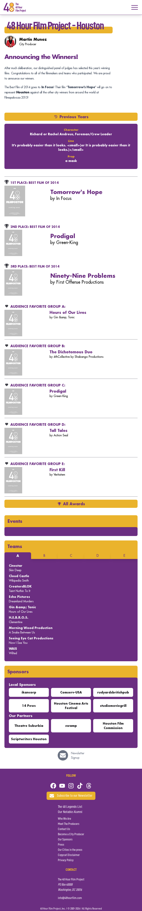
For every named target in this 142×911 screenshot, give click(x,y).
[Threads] (89, 786)
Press (61, 844)
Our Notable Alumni (70, 812)
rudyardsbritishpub (113, 692)
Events (14, 521)
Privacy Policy (66, 860)
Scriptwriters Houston (29, 739)
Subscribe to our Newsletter (74, 796)
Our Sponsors (65, 839)
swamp (71, 726)
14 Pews (29, 706)
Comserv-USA (71, 692)
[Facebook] (53, 786)
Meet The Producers (68, 824)
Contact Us (64, 829)
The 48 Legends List (70, 807)
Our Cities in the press (70, 850)
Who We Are (64, 818)
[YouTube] (62, 786)
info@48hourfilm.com (70, 898)
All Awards (74, 503)
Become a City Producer (71, 834)
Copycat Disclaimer (69, 855)
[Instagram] (71, 786)
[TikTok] (80, 786)
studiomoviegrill (113, 706)
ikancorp (29, 692)
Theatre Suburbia (28, 726)
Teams (14, 546)
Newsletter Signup (77, 755)
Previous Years (74, 116)
